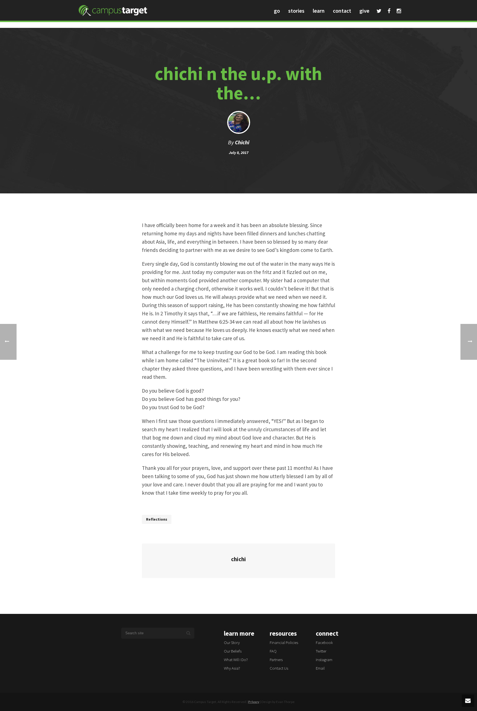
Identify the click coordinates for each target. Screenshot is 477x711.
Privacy (253, 702)
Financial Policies (284, 642)
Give (364, 10)
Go (277, 10)
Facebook (389, 11)
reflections (156, 519)
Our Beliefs (233, 651)
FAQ (273, 651)
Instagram (399, 11)
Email (320, 668)
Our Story (232, 642)
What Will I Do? (236, 659)
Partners (276, 659)
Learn (319, 10)
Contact (342, 10)
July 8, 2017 (238, 152)
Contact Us (279, 668)
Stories (296, 10)
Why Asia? (232, 668)
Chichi (242, 142)
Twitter (379, 11)
